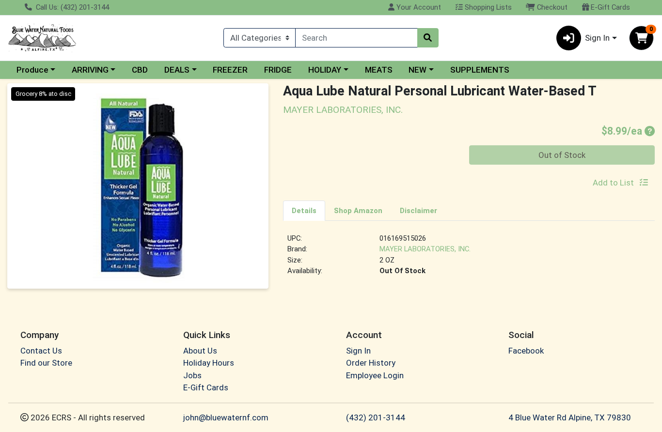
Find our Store (46, 363)
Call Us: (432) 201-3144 (71, 7)
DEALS (176, 70)
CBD (140, 70)
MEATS (379, 70)
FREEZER (230, 70)
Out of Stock (561, 155)
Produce (32, 70)
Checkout (551, 7)
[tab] (304, 210)
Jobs (192, 375)
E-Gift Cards (609, 7)
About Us (200, 350)
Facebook (526, 350)
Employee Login (375, 375)
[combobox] (356, 37)
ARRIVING (90, 70)
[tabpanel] (469, 259)
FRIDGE (278, 70)
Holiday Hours (208, 363)
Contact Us (41, 350)
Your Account (417, 7)
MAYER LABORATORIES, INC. (425, 249)
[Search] (428, 37)
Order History (370, 363)
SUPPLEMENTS (479, 70)
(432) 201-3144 (375, 417)
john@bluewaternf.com (225, 417)
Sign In (358, 350)
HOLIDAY (324, 70)
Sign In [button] (597, 38)
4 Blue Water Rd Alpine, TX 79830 (569, 417)
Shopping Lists (487, 7)
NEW (417, 70)
